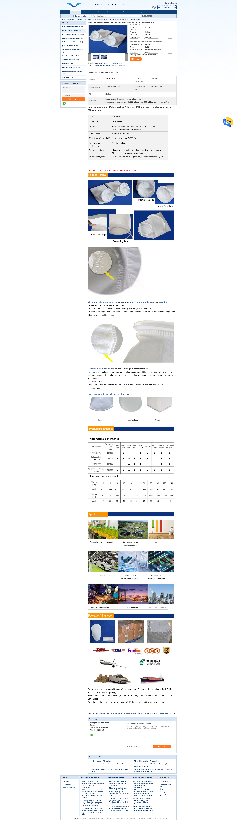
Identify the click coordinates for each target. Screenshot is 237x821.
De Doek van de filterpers (71, 42)
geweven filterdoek (68, 46)
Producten (75, 12)
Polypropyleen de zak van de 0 (164, 713)
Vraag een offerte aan (163, 5)
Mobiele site (165, 795)
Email (175, 5)
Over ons (86, 12)
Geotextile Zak (67, 63)
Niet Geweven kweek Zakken (72, 71)
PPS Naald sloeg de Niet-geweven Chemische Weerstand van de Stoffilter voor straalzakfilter (93, 784)
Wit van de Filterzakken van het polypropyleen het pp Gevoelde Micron (118, 783)
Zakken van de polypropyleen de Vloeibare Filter (107, 764)
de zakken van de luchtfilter (71, 34)
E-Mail (162, 789)
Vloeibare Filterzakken (83, 20)
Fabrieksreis (98, 12)
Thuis (65, 12)
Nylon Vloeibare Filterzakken (101, 761)
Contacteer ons (128, 12)
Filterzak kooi (66, 77)
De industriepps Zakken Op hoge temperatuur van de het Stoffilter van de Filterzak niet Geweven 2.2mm (93, 811)
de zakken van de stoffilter (71, 27)
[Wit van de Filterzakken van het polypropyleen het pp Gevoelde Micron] (108, 39)
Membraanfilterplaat (69, 60)
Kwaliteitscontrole (113, 12)
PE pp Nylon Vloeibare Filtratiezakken (147, 761)
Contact (75, 99)
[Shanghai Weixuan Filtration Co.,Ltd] (175, 8)
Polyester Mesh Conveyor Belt (72, 49)
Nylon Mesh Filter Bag (69, 67)
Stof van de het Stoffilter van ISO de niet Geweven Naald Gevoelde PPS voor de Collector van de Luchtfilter (143, 792)
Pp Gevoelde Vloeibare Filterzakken (105, 713)
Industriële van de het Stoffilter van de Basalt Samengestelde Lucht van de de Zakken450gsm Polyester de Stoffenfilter (92, 803)
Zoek (148, 16)
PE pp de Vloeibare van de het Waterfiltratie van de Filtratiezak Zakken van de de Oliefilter (119, 801)
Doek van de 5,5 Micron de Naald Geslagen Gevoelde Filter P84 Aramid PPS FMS (143, 808)
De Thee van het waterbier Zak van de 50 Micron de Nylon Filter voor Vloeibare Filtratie (119, 808)
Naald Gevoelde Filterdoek (71, 38)
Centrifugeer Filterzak (69, 56)
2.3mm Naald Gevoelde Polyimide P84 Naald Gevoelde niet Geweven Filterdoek (142, 801)
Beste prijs (122, 65)
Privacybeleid (73, 818)
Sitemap (162, 792)
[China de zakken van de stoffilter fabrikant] (77, 5)
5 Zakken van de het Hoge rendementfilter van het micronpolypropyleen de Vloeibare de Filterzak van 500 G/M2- (119, 791)
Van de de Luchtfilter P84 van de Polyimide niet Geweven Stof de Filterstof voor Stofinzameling (144, 784)
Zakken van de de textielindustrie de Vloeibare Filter (135, 713)
